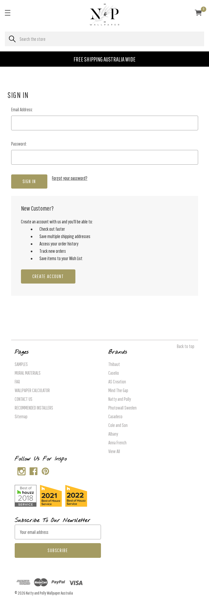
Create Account (48, 276)
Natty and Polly (119, 399)
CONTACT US (23, 399)
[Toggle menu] (7, 12)
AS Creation (117, 381)
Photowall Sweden (122, 408)
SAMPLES (21, 364)
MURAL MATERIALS (28, 373)
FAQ (17, 381)
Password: (19, 144)
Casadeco (115, 416)
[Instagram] (20, 470)
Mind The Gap (118, 390)
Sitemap (21, 416)
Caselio (113, 373)
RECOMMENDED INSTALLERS (34, 408)
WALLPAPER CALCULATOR (32, 390)
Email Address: (22, 109)
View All (114, 451)
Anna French (117, 442)
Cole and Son (118, 425)
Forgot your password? (69, 178)
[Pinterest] (44, 470)
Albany (113, 434)
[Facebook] (32, 470)
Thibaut (114, 364)
